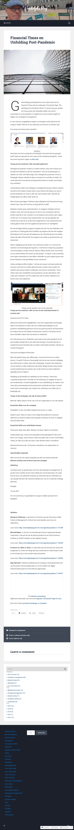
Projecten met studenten (13, 781)
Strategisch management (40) (17, 677)
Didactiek (8, 747)
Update (7, 805)
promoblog (8, 784)
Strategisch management (17, 630)
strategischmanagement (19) (16, 693)
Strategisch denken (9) (14, 699)
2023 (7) (10, 714)
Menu (8, 23)
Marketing (8, 762)
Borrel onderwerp (11, 734)
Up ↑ (68, 825)
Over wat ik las (10, 778)
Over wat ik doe (10, 775)
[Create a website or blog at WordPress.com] (4, 825)
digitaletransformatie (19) (15, 690)
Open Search (68, 23)
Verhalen (8, 808)
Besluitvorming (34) (13, 680)
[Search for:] (37, 669)
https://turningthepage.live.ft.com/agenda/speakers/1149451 (41, 573)
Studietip (8, 796)
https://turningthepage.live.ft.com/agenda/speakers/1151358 (41, 528)
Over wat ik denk (10, 771)
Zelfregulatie (9, 815)
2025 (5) (10, 709)
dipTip (7, 753)
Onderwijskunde (10, 765)
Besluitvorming (10, 731)
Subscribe (41, 733)
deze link (35, 159)
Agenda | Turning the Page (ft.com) (48, 599)
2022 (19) (11, 717)
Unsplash (43, 603)
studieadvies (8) (12, 702)
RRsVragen (8, 787)
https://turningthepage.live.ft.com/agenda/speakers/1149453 (41, 543)
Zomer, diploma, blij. (15, 638)
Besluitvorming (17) (13, 696)
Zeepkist (8, 812)
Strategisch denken (11, 790)
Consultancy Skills (11, 744)
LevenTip (8, 759)
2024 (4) (10, 712)
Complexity (9, 741)
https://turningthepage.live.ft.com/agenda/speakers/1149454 (41, 558)
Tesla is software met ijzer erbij (19, 635)
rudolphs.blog (37, 8)
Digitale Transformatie (12, 750)
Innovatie (8, 756)
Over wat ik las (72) (13, 674)
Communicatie (10, 737)
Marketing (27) (12, 683)
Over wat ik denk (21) (14, 686)
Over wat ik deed (10, 768)
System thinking (10, 799)
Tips (6, 802)
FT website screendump (37, 596)
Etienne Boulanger (30, 603)
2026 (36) (11, 706)
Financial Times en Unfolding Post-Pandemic (32, 40)
